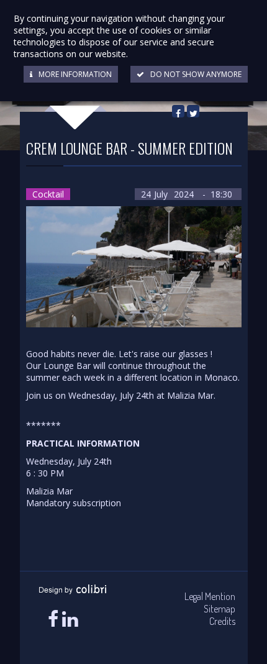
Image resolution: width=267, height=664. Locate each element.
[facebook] (53, 619)
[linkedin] (70, 619)
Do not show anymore (196, 74)
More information (75, 74)
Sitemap (219, 609)
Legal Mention (209, 596)
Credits (222, 621)
